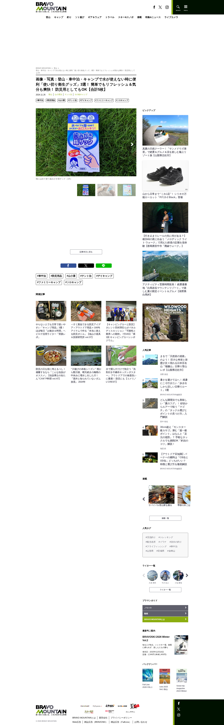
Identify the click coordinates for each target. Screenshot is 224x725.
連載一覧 (165, 518)
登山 (48, 17)
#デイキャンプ (86, 100)
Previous (40, 144)
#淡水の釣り (176, 542)
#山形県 (149, 551)
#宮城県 (160, 551)
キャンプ (58, 17)
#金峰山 (171, 551)
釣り (69, 17)
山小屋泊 (58, 94)
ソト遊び (79, 17)
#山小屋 (61, 100)
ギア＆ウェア (95, 17)
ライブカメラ (171, 17)
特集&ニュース (153, 17)
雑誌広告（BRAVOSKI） (96, 722)
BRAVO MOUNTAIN (43, 68)
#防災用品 (50, 100)
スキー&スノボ (125, 17)
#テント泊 (72, 100)
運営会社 (103, 717)
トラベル (109, 17)
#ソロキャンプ (122, 100)
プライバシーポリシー (121, 717)
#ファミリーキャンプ (104, 100)
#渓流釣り (151, 537)
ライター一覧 (165, 590)
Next (132, 144)
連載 (139, 17)
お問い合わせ (140, 722)
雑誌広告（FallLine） (121, 722)
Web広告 (76, 722)
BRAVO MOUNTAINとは (84, 717)
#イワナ (162, 542)
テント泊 (68, 94)
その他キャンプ (81, 94)
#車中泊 (40, 100)
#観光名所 (151, 542)
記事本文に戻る (86, 252)
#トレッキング (166, 537)
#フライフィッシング (156, 546)
